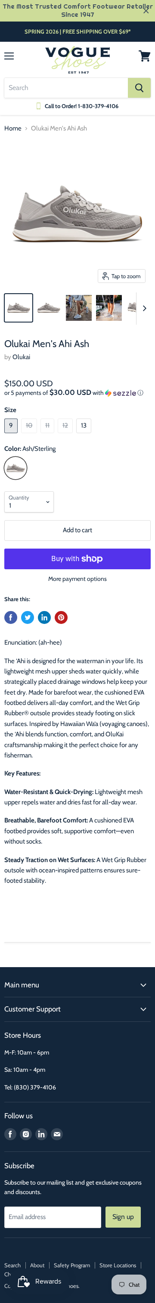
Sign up (123, 1217)
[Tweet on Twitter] (27, 617)
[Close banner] (146, 11)
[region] (77, 11)
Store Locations (117, 1265)
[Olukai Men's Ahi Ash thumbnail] (18, 308)
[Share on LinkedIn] (44, 617)
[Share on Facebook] (10, 617)
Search (12, 1265)
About (37, 1265)
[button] (77, 392)
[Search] (139, 88)
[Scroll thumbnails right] (143, 308)
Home (13, 128)
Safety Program (72, 1265)
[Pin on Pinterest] (61, 617)
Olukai (21, 357)
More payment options (77, 578)
